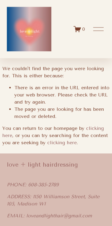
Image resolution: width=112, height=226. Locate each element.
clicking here (62, 142)
